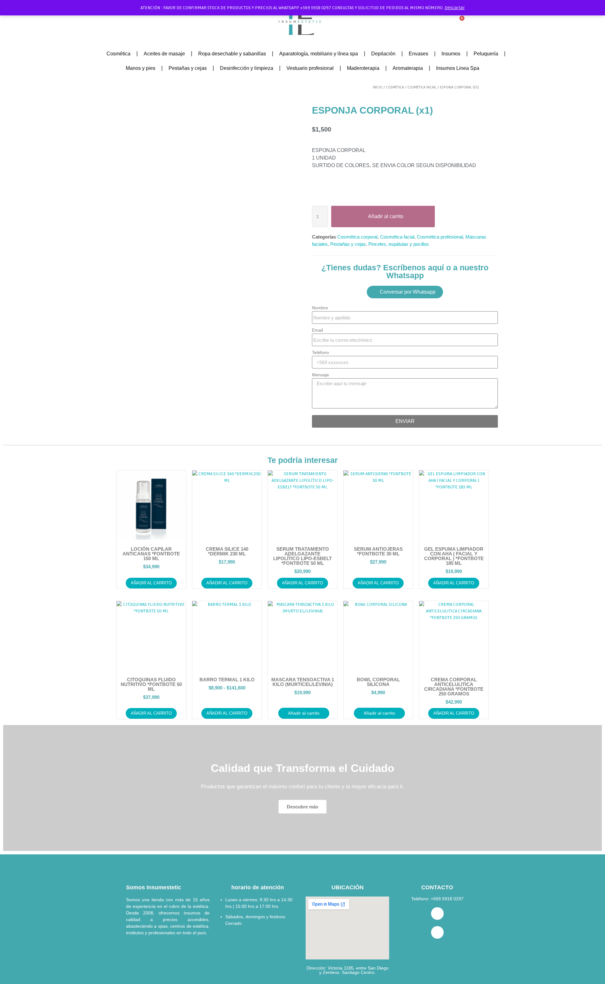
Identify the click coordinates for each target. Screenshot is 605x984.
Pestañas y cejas (188, 68)
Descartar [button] (455, 7)
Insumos (450, 53)
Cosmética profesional (440, 236)
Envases (418, 53)
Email (317, 330)
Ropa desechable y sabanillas (232, 53)
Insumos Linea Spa (457, 68)
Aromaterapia (408, 68)
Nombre (320, 307)
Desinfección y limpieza (246, 68)
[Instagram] (437, 932)
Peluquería (486, 53)
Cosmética (118, 53)
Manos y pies (140, 68)
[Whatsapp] (437, 913)
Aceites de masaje (164, 53)
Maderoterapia (363, 68)
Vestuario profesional (310, 68)
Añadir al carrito (226, 713)
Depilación (383, 53)
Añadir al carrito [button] (151, 583)
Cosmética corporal (357, 236)
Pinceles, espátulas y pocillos (398, 244)
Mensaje (320, 374)
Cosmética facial (421, 87)
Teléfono (320, 352)
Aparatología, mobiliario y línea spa (318, 53)
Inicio (378, 87)
